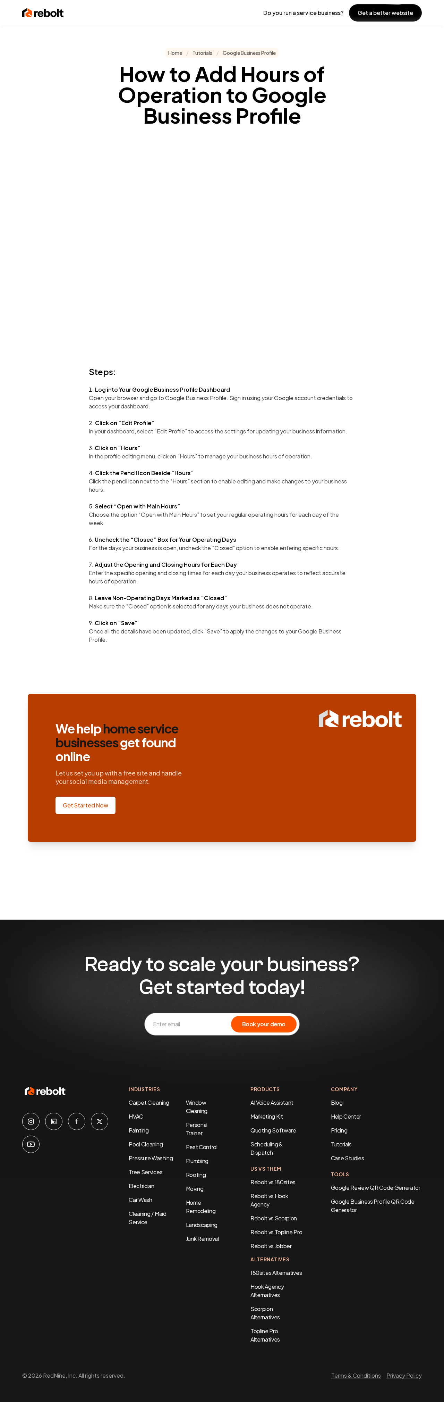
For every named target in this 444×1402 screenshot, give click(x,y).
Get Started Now (85, 805)
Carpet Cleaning (149, 1102)
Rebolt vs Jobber (271, 1246)
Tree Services (145, 1172)
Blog (337, 1102)
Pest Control (201, 1147)
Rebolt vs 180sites (273, 1182)
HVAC (136, 1116)
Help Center (346, 1116)
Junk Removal (202, 1238)
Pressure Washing (151, 1158)
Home (175, 53)
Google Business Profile (249, 53)
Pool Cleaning (146, 1144)
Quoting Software (273, 1130)
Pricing (339, 1130)
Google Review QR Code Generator (375, 1187)
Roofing (196, 1174)
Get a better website (385, 12)
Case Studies (347, 1158)
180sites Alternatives (276, 1272)
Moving (195, 1188)
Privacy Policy (404, 1375)
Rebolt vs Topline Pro (276, 1232)
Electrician (141, 1185)
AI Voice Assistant (271, 1102)
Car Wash (140, 1199)
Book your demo (263, 1024)
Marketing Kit (266, 1116)
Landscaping (201, 1224)
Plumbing (197, 1160)
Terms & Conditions (356, 1375)
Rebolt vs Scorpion (273, 1218)
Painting (138, 1130)
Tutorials (202, 53)
